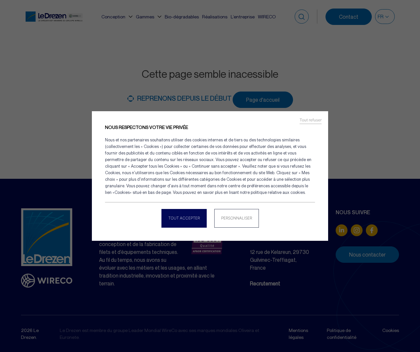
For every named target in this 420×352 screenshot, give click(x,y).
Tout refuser (311, 120)
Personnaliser (236, 218)
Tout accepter (184, 218)
